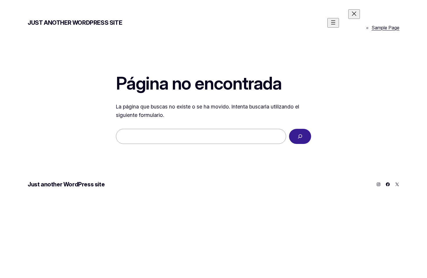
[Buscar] (300, 136)
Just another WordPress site (75, 22)
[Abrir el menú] (333, 23)
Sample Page (385, 28)
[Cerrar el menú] (354, 14)
